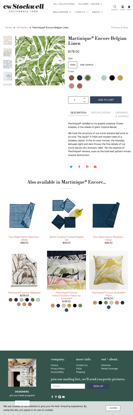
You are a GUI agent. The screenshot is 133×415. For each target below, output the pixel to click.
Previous (116, 27)
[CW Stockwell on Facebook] (52, 397)
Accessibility (57, 372)
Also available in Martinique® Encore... (66, 182)
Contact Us (82, 365)
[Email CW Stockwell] (63, 397)
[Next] (59, 60)
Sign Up (98, 386)
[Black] (112, 77)
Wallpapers (60, 12)
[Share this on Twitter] (71, 167)
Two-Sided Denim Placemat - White (24, 238)
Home (8, 27)
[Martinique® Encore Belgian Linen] (40, 60)
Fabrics (80, 12)
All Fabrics (22, 27)
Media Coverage (109, 368)
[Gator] (87, 77)
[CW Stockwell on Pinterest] (55, 397)
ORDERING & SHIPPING (122, 114)
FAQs (79, 368)
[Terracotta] (79, 86)
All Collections (64, 4)
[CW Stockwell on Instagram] (59, 397)
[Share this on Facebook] (79, 167)
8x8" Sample (87, 65)
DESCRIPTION (78, 112)
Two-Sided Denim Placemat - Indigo (109, 238)
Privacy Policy (58, 368)
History (54, 365)
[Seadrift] (104, 77)
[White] (95, 77)
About (96, 12)
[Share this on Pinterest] (87, 167)
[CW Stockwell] (23, 8)
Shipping (80, 372)
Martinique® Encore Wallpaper (24, 292)
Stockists (106, 365)
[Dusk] (71, 86)
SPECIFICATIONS (101, 112)
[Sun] (120, 77)
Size (70, 58)
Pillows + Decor (88, 4)
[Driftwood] (71, 77)
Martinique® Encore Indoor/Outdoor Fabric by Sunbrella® (66, 295)
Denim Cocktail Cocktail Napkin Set (66, 238)
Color (71, 71)
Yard (72, 65)
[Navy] (79, 77)
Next (125, 27)
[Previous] (20, 60)
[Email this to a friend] (95, 167)
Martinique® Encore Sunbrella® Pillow (108, 294)
